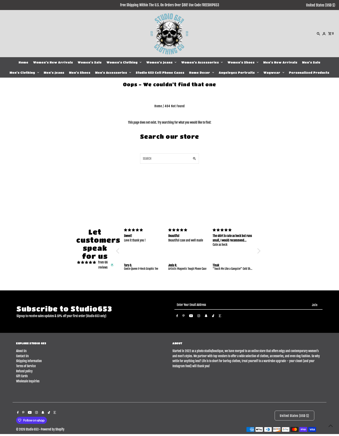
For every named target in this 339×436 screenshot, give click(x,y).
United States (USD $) (320, 5)
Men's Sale (311, 62)
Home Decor (199, 72)
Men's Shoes (79, 72)
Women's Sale (90, 62)
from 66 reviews (103, 264)
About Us (21, 351)
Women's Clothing (122, 62)
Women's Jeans (159, 62)
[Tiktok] (213, 316)
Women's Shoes (241, 62)
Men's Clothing (22, 72)
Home (23, 62)
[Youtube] (191, 316)
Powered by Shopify (52, 429)
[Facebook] (177, 316)
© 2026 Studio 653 (27, 429)
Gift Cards (22, 376)
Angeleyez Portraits (237, 72)
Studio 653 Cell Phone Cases (160, 72)
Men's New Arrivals (280, 62)
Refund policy (24, 371)
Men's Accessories (111, 72)
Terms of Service (26, 366)
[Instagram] (198, 316)
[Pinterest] (183, 316)
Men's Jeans (54, 72)
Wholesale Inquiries (27, 381)
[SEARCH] (318, 33)
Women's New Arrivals (53, 62)
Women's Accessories (200, 62)
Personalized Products (309, 72)
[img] (86, 262)
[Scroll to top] (330, 425)
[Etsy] (220, 316)
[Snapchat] (206, 316)
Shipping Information (29, 361)
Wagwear (271, 72)
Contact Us (22, 356)
